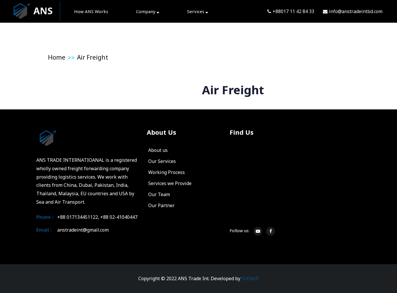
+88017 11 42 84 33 (293, 11)
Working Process (166, 172)
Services (196, 11)
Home (56, 57)
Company (146, 11)
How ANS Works (91, 11)
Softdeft (250, 278)
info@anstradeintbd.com (355, 11)
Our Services (162, 161)
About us (158, 150)
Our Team (159, 194)
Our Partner (161, 205)
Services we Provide (170, 183)
